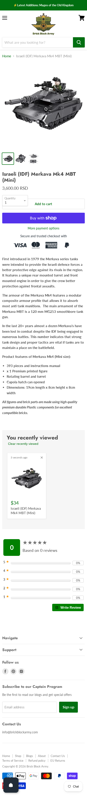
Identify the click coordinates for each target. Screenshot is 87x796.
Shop (18, 756)
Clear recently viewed (23, 443)
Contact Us (58, 756)
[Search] (79, 42)
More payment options (43, 228)
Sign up (68, 707)
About (42, 756)
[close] (41, 457)
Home (6, 56)
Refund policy (37, 760)
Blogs (29, 756)
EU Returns (57, 760)
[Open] (11, 785)
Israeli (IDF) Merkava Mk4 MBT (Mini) (26, 510)
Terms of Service (12, 760)
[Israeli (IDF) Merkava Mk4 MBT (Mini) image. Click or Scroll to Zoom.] (43, 105)
